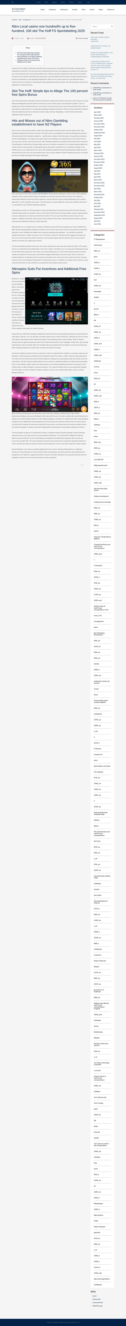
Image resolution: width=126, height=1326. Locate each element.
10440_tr (97, 268)
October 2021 (98, 197)
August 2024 (98, 135)
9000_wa (97, 508)
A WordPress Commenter (101, 88)
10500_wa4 (98, 600)
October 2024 (98, 130)
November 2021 (99, 194)
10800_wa (97, 471)
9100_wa (97, 448)
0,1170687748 (98, 459)
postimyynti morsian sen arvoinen (102, 682)
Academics (52, 9)
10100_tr (97, 1209)
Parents (71, 2)
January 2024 (98, 156)
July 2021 (97, 200)
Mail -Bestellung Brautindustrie (99, 634)
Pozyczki (97, 1132)
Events (92, 9)
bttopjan (96, 966)
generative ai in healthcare (99, 990)
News (84, 9)
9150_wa (97, 1238)
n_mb (96, 731)
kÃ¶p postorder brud (100, 465)
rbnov (96, 760)
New (95, 430)
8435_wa (97, 571)
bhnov (96, 694)
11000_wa (97, 274)
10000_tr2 (97, 326)
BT (95, 384)
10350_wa (97, 795)
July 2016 (97, 221)
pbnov (96, 627)
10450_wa (97, 1180)
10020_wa (97, 589)
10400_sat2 (98, 1273)
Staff (46, 2)
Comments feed (98, 1302)
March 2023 (98, 180)
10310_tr (97, 577)
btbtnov (96, 826)
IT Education (98, 565)
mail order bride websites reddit (102, 877)
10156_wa (97, 937)
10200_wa (97, 1192)
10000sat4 (97, 361)
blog (95, 1163)
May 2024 (97, 144)
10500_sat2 (98, 355)
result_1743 (98, 615)
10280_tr (97, 349)
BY (95, 1186)
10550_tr (97, 338)
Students (54, 2)
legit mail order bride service (100, 489)
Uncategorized (40, 38)
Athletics (97, 820)
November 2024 (99, 127)
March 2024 (98, 150)
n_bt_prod (97, 1070)
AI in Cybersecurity (100, 1097)
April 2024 (97, 147)
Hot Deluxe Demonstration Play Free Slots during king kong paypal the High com (102, 76)
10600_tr (97, 1256)
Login (88, 2)
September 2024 (99, 133)
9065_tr (96, 1174)
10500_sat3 (98, 483)
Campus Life (98, 754)
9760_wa (97, 583)
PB (95, 320)
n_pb (95, 858)
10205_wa (97, 870)
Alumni (63, 2)
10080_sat (97, 285)
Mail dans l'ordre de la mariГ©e (101, 1044)
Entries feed (96, 1299)
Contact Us (110, 9)
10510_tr (97, 407)
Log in (95, 1296)
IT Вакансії (97, 749)
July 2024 (97, 138)
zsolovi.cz (97, 1267)
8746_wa (97, 778)
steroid (96, 531)
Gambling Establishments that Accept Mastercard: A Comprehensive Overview (102, 55)
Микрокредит (98, 1203)
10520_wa (97, 1115)
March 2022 (98, 191)
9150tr (96, 1221)
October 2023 (98, 165)
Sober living (98, 245)
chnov (96, 372)
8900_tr (96, 314)
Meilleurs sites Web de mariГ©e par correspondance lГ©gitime (101, 1006)
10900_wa (97, 332)
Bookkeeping (98, 1032)
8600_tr (96, 419)
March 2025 (98, 115)
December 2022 (99, 183)
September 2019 (99, 215)
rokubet (96, 1138)
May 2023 (97, 174)
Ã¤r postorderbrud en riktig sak (101, 902)
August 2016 (98, 218)
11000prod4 (98, 949)
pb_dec (96, 309)
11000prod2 (98, 1285)
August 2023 (98, 168)
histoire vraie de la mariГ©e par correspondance (100, 1078)
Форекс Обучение (100, 961)
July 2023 (97, 171)
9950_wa (97, 658)
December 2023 (99, 159)
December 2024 (99, 124)
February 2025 (98, 118)
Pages (101, 9)
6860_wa (97, 413)
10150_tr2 (97, 646)
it (94, 801)
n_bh (95, 926)
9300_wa (97, 513)
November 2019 (99, 212)
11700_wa (97, 594)
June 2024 (97, 141)
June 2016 (97, 224)
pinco (95, 257)
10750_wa (97, 972)
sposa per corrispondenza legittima (102, 537)
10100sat (97, 1157)
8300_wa (97, 640)
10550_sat (97, 1086)
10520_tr (97, 932)
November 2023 (99, 162)
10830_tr (97, 1198)
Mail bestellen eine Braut (102, 766)
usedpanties (98, 714)
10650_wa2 (98, 396)
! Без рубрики (98, 772)
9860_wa (97, 978)
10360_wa (97, 789)
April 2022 (97, 188)
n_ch (95, 1057)
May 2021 (97, 206)
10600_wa (97, 783)
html (95, 280)
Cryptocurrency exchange (102, 502)
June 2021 (97, 203)
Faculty (38, 2)
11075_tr (97, 908)
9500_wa (97, 853)
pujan (96, 1109)
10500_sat (97, 675)
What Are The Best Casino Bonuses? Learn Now (100, 39)
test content (97, 895)
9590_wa (97, 652)
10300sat (97, 1091)
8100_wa (97, 1051)
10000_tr (97, 262)
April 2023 (97, 177)
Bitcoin (96, 525)
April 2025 (97, 112)
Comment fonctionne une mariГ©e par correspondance (102, 546)
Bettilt (96, 1126)
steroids (96, 664)
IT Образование (99, 239)
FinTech (96, 367)
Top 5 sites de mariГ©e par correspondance (101, 1144)
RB (95, 1120)
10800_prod (98, 1014)
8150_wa (97, 847)
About (42, 9)
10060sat (97, 425)
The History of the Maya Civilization (101, 1063)
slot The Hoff (42, 194)
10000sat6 (97, 1020)
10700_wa (97, 720)
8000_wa (97, 708)
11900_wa (97, 519)
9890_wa (97, 997)
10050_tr (97, 669)
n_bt (95, 1250)
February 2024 (98, 153)
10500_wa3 (98, 343)
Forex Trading (98, 1103)
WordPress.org (97, 1306)
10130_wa (97, 984)
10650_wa (97, 725)
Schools (74, 9)
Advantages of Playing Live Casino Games (100, 47)
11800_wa (97, 454)
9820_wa (97, 914)
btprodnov (97, 1232)
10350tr (96, 297)
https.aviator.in (98, 1215)
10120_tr (97, 743)
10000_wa (97, 390)
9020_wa (97, 378)
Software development (101, 496)
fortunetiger (97, 291)
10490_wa (97, 920)
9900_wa (97, 251)
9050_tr (96, 401)
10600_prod (98, 554)
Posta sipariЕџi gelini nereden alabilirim (101, 701)
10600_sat (97, 1151)
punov (96, 1169)
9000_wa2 (97, 442)
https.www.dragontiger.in (102, 1279)
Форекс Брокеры (99, 1227)
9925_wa (97, 1244)
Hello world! (97, 89)
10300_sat (97, 477)
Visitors (80, 2)
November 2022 (99, 186)
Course (96, 689)
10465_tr (97, 1261)
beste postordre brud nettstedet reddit (100, 813)
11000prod (97, 883)
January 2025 (98, 121)
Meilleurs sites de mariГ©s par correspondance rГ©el (101, 608)
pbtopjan (97, 1038)
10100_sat (97, 806)
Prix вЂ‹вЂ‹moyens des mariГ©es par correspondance (102, 833)
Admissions (64, 9)
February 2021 (98, 209)
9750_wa (97, 864)
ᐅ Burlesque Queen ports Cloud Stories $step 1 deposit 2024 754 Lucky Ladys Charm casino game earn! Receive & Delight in (102, 65)
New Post (97, 841)
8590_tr (96, 943)
